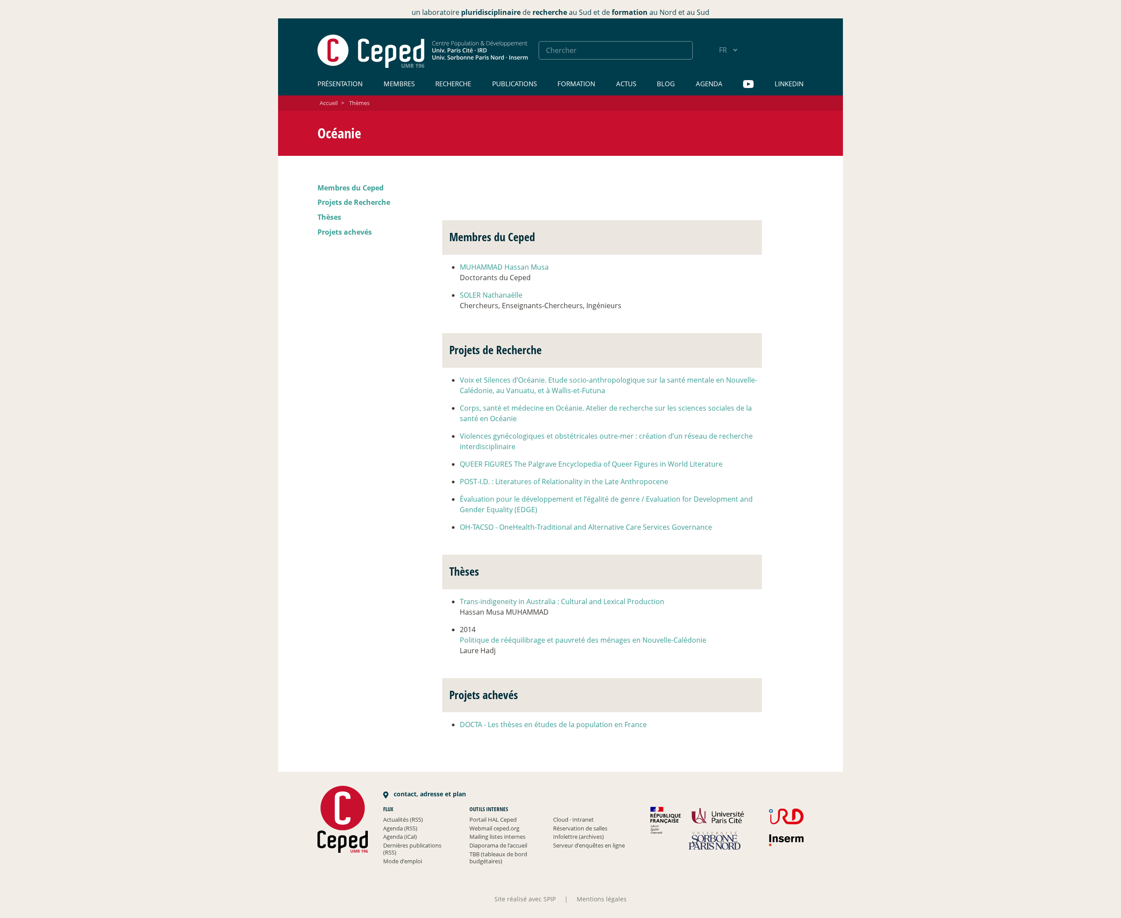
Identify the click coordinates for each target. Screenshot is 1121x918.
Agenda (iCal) (400, 837)
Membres (399, 83)
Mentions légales (602, 899)
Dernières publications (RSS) (412, 848)
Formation (576, 83)
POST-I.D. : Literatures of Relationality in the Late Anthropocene (564, 481)
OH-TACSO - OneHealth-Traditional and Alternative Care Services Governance (586, 527)
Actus (626, 83)
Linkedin (789, 83)
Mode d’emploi (402, 861)
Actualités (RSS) (403, 819)
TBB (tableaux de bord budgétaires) (498, 857)
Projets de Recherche (353, 202)
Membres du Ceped (350, 188)
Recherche (453, 83)
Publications (514, 83)
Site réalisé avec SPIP (525, 899)
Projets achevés (344, 232)
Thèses (329, 217)
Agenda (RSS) (400, 828)
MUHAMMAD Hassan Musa (504, 267)
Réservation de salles (580, 828)
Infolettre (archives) (578, 837)
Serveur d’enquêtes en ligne (589, 845)
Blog (666, 83)
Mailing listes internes (497, 837)
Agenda (709, 83)
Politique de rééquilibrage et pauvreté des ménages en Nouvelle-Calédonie (583, 640)
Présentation (340, 83)
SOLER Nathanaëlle (491, 295)
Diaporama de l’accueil (498, 845)
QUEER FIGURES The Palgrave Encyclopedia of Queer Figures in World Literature (591, 464)
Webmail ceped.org (494, 828)
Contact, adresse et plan (429, 794)
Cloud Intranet (573, 819)
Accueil (329, 103)
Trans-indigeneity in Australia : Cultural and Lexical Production (562, 601)
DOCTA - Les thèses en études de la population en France (553, 724)
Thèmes (359, 103)
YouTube (748, 84)
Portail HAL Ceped (493, 819)
